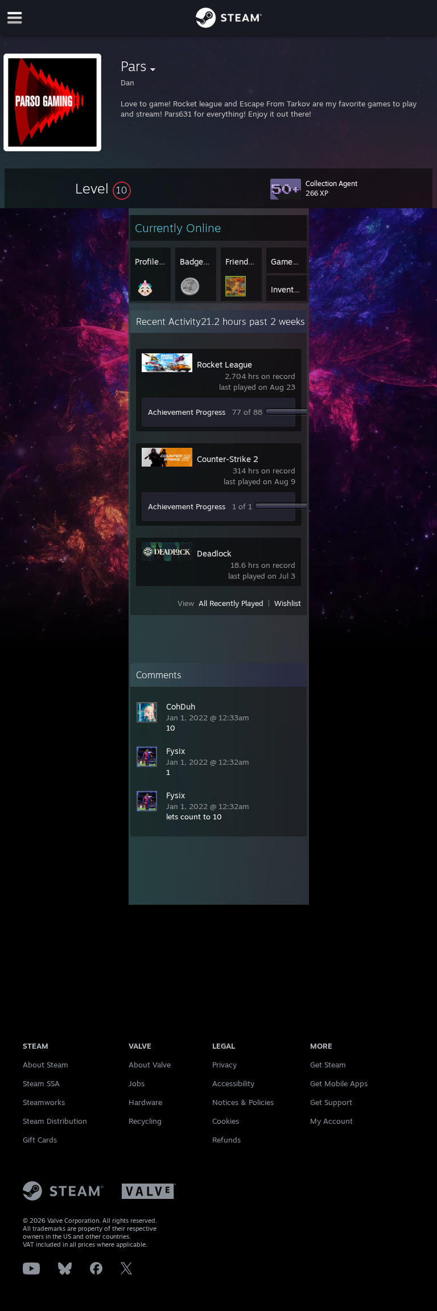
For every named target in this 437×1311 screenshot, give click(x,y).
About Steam (45, 1064)
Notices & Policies (243, 1102)
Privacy (224, 1064)
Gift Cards (40, 1139)
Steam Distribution (55, 1121)
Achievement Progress (186, 412)
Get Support (331, 1102)
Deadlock (214, 553)
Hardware (145, 1102)
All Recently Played (231, 603)
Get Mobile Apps (339, 1083)
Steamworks (44, 1102)
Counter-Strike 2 (227, 459)
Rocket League (224, 364)
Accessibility (233, 1083)
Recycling (145, 1121)
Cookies (225, 1121)
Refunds (226, 1139)
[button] (103, 188)
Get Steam (328, 1064)
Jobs (137, 1083)
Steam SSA (41, 1083)
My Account (331, 1121)
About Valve (150, 1064)
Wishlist (287, 603)
